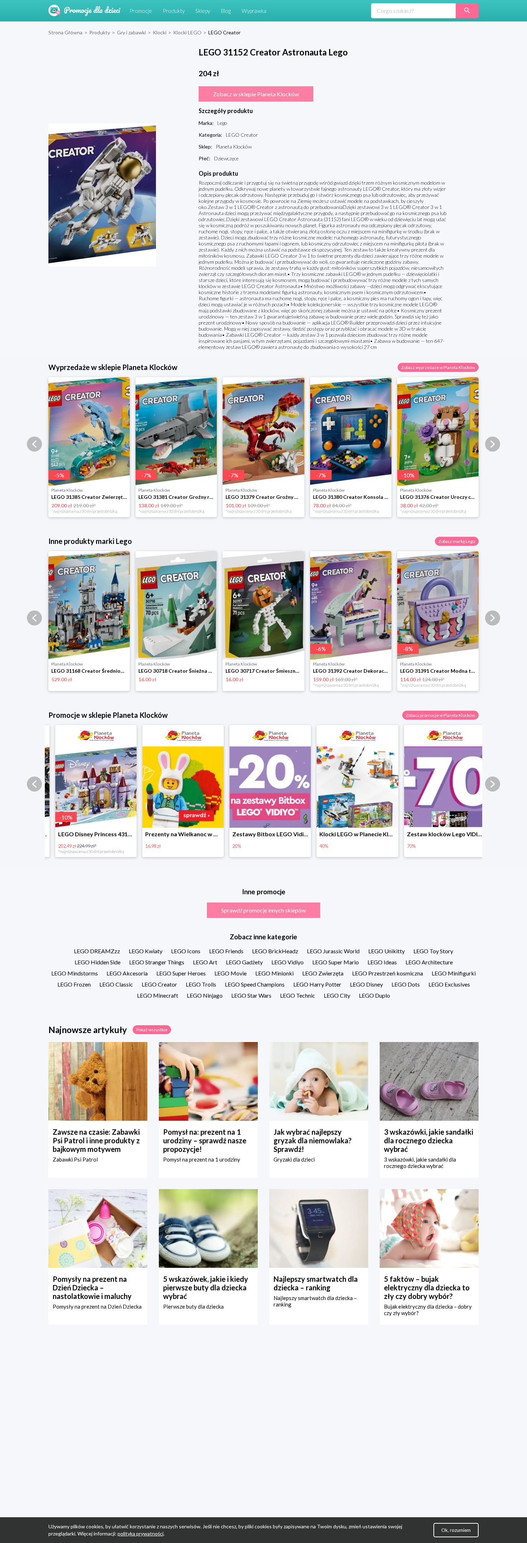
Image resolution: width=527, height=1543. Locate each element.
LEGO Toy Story (433, 951)
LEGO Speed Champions (255, 984)
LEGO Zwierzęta (322, 973)
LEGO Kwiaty (145, 951)
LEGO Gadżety (244, 962)
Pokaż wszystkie (151, 1029)
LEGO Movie (230, 973)
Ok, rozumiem (456, 1530)
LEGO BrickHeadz (275, 951)
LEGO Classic (116, 984)
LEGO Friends (226, 951)
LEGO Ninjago (205, 995)
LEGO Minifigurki (454, 973)
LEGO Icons (185, 951)
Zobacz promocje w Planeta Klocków (440, 715)
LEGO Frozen (74, 984)
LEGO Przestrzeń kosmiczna (387, 973)
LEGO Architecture (429, 962)
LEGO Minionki (274, 973)
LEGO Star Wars (251, 995)
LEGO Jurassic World (333, 951)
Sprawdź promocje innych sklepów (263, 910)
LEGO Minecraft (157, 995)
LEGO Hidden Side (97, 962)
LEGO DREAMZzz (97, 951)
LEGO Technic (297, 995)
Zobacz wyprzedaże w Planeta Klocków (438, 367)
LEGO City (337, 995)
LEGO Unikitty (386, 951)
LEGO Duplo (374, 995)
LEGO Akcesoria (127, 973)
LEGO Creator (159, 984)
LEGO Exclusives (449, 984)
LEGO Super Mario (335, 962)
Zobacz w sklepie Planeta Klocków (256, 94)
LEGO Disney (366, 984)
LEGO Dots (405, 984)
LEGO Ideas (382, 962)
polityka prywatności (140, 1533)
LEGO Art (205, 962)
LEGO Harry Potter (317, 984)
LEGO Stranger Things (156, 962)
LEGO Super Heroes (181, 973)
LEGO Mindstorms (74, 973)
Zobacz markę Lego (456, 541)
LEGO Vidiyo (287, 962)
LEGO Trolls (201, 984)
